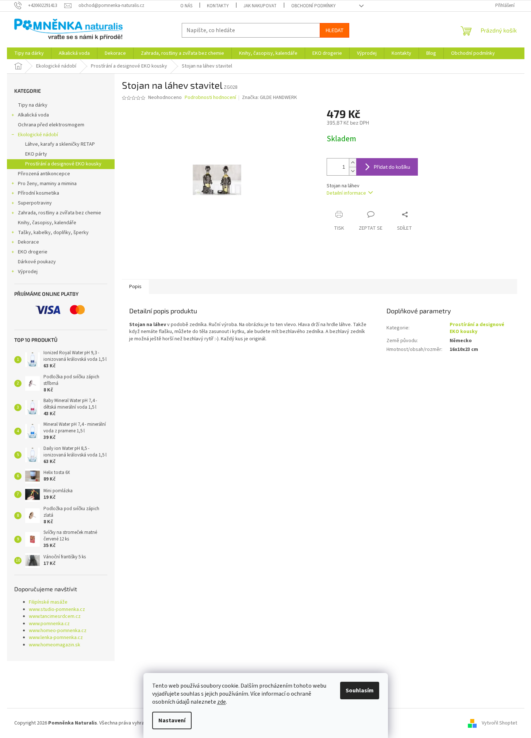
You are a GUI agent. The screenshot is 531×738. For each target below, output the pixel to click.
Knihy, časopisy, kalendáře (47, 222)
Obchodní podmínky (313, 6)
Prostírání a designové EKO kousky (63, 164)
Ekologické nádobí (38, 134)
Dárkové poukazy (37, 261)
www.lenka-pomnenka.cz (56, 637)
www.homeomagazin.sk (54, 645)
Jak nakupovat (260, 6)
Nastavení (171, 720)
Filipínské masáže (48, 602)
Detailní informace (346, 193)
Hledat (334, 30)
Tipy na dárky (32, 105)
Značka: (269, 97)
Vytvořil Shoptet (499, 723)
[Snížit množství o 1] (352, 171)
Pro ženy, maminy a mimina (47, 183)
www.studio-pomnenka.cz (57, 609)
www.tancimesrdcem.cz (55, 616)
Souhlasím (360, 691)
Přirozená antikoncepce (44, 173)
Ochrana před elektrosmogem (51, 125)
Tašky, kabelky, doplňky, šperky (53, 232)
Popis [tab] (135, 286)
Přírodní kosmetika (38, 193)
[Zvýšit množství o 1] (352, 162)
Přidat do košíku (392, 167)
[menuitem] (29, 53)
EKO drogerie (32, 252)
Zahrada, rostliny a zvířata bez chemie (59, 213)
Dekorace (28, 242)
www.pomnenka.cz (49, 623)
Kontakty (218, 6)
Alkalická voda (33, 115)
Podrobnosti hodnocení (210, 97)
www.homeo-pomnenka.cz (57, 630)
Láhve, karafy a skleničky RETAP (60, 144)
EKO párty (36, 154)
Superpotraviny (35, 203)
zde (221, 702)
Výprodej (28, 271)
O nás (186, 6)
